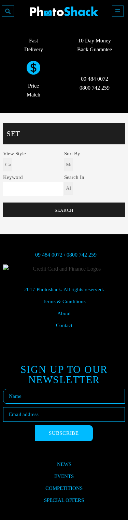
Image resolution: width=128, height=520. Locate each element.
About (64, 313)
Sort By (72, 153)
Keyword (13, 177)
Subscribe (64, 433)
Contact (64, 325)
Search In (74, 177)
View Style (14, 153)
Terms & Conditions (64, 301)
